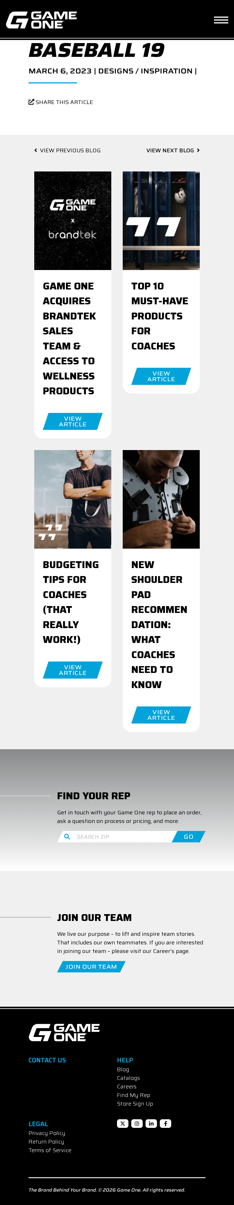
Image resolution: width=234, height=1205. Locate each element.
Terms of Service (50, 1150)
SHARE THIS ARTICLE (63, 102)
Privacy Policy (47, 1133)
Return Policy (46, 1141)
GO (188, 836)
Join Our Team (91, 966)
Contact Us (47, 1060)
